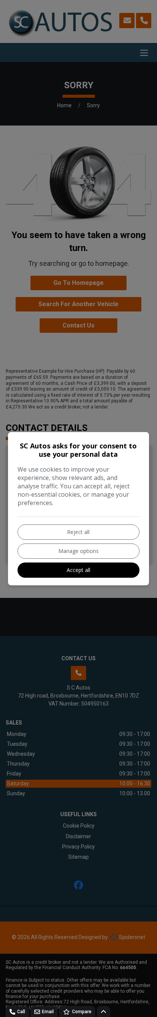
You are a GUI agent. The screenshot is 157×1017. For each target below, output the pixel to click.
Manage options (78, 551)
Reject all (78, 532)
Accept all (78, 570)
